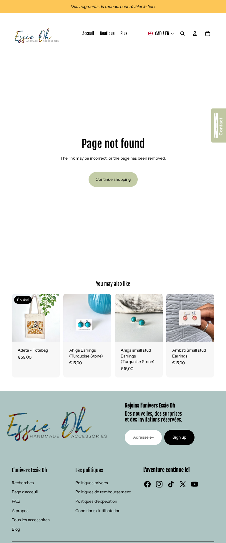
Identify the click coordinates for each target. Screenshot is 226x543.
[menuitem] (123, 33)
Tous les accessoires (31, 519)
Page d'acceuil (25, 491)
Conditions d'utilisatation (97, 510)
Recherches (23, 482)
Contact (220, 128)
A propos (20, 510)
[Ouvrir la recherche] (182, 33)
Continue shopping (113, 179)
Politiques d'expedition (96, 501)
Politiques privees (91, 482)
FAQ (16, 501)
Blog (16, 529)
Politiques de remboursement (103, 491)
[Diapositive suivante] (55, 317)
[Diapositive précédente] (16, 317)
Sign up (179, 437)
